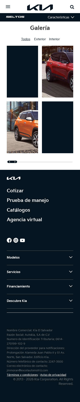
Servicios (13, 272)
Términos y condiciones (22, 375)
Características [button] (59, 17)
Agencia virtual (24, 220)
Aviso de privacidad (53, 375)
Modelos (13, 258)
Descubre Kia (17, 301)
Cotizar (15, 191)
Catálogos (18, 210)
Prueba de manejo (28, 200)
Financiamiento (18, 286)
